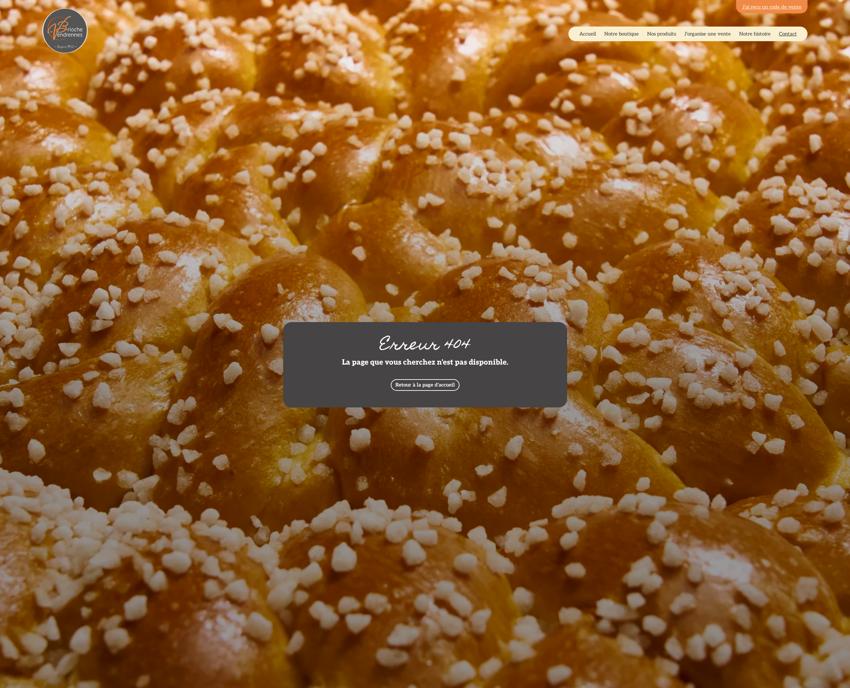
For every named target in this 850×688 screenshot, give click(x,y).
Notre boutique (621, 34)
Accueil (587, 34)
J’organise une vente (707, 34)
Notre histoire (755, 34)
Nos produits (661, 34)
